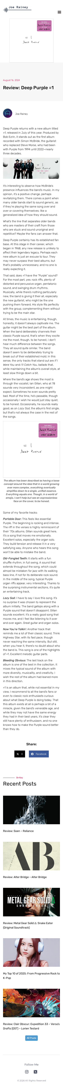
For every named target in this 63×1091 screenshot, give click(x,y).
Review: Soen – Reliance (18, 831)
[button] (59, 12)
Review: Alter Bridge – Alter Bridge (25, 877)
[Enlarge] (55, 161)
